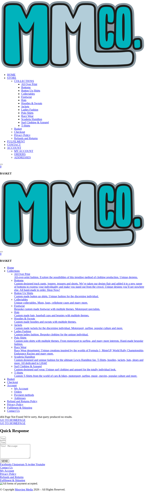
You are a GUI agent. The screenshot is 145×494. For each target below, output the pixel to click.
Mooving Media (24, 489)
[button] (76, 78)
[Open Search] (1, 164)
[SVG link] (72, 35)
